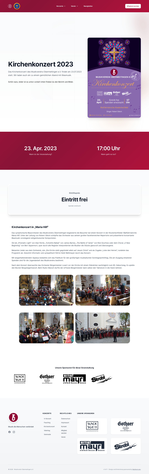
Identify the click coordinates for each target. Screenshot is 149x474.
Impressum (65, 422)
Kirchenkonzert (49, 426)
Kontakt (64, 426)
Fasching (47, 422)
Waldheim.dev (136, 469)
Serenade (47, 434)
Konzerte (60, 6)
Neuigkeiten (88, 6)
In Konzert (47, 419)
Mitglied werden (133, 6)
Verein (73, 6)
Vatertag (47, 430)
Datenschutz (65, 419)
